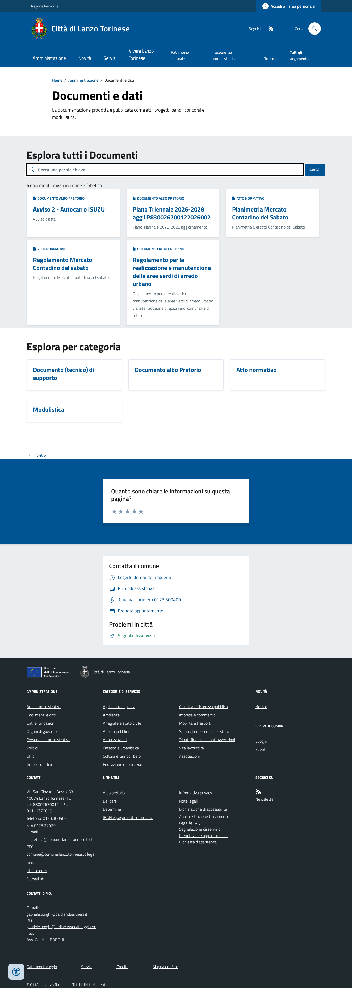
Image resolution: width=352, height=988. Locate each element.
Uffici (31, 756)
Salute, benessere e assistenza (205, 731)
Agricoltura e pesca (119, 707)
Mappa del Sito (165, 967)
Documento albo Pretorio (60, 198)
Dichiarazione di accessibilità (203, 809)
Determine (112, 809)
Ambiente (111, 715)
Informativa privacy (195, 793)
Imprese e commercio (197, 715)
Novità (84, 58)
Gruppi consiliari (40, 764)
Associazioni (189, 756)
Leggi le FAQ (189, 823)
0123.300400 (55, 818)
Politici (32, 748)
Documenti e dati (41, 715)
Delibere (110, 801)
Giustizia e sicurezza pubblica (203, 707)
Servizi (110, 58)
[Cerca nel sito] (312, 28)
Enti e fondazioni (41, 723)
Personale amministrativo (48, 740)
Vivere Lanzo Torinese (141, 54)
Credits (122, 967)
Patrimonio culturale (180, 55)
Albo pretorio (114, 793)
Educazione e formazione (124, 764)
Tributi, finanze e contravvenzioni (207, 740)
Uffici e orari (37, 870)
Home (57, 80)
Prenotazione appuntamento (203, 835)
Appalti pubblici (116, 731)
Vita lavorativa (191, 748)
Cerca (314, 169)
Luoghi (261, 741)
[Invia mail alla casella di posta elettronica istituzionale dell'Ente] (60, 839)
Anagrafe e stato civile (122, 723)
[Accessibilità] (16, 972)
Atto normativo (249, 198)
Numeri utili (36, 879)
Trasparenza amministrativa (224, 55)
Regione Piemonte (44, 6)
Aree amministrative (44, 707)
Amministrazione (49, 58)
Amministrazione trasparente (204, 816)
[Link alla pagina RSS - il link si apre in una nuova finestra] (271, 29)
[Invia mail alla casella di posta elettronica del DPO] (57, 914)
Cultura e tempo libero (122, 756)
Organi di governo (42, 731)
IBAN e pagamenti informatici (128, 817)
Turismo (271, 59)
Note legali (188, 801)
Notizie (261, 707)
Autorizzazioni (115, 740)
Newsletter (265, 799)
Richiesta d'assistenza (198, 842)
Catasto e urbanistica (121, 748)
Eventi (260, 749)
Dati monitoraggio (42, 967)
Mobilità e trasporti (195, 723)
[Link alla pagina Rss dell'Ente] (258, 792)
